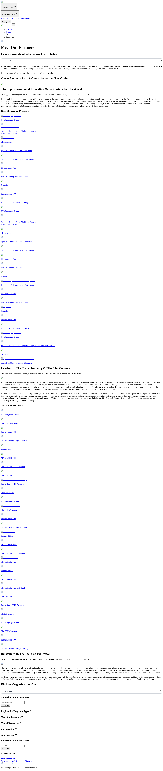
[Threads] (4, 759)
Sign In (5, 22)
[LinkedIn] (12, 759)
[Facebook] (2, 759)
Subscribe (5, 705)
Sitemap (28, 761)
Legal (23, 761)
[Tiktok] (14, 759)
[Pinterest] (10, 759)
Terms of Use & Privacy (11, 761)
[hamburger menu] (13, 24)
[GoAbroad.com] (6, 2)
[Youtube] (8, 759)
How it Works (6, 18)
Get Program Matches (21, 18)
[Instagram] (6, 759)
